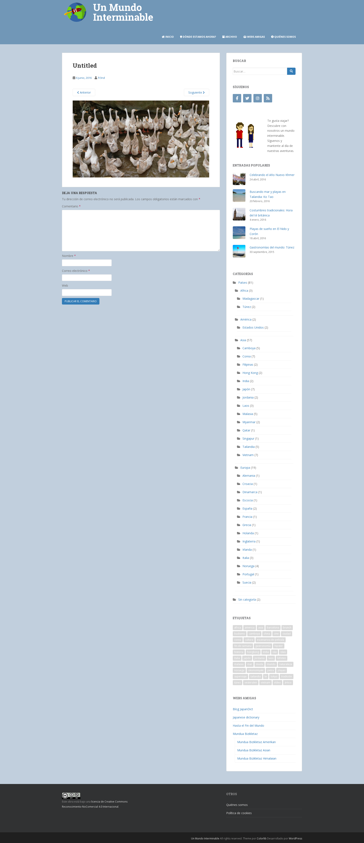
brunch (287, 627)
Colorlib (261, 838)
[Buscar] (291, 71)
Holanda (248, 533)
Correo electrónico (76, 271)
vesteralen (251, 682)
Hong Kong (250, 373)
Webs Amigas (255, 37)
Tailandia (248, 447)
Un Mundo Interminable (205, 838)
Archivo (231, 37)
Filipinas (247, 364)
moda (259, 664)
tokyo (274, 676)
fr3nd (101, 78)
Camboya (249, 348)
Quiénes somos (285, 37)
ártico (288, 682)
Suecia (246, 582)
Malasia (247, 414)
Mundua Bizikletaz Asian (253, 750)
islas (283, 652)
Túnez (246, 307)
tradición (286, 676)
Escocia (247, 500)
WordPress (295, 838)
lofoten (281, 658)
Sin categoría (247, 599)
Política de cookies (239, 813)
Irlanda (247, 550)
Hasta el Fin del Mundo (248, 726)
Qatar (246, 430)
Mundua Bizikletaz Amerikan (256, 742)
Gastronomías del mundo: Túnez (272, 247)
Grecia (246, 525)
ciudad (286, 633)
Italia (245, 558)
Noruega (248, 566)
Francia (247, 517)
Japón (246, 389)
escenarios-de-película (270, 640)
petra (270, 670)
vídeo (277, 682)
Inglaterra (249, 541)
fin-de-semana (243, 646)
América (246, 319)
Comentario (71, 206)
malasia (239, 664)
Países (242, 283)
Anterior (85, 92)
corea (237, 640)
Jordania (248, 397)
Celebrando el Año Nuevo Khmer (272, 175)
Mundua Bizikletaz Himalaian (256, 758)
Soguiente (195, 92)
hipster (278, 646)
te (266, 676)
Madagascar (250, 299)
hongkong (253, 652)
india (266, 652)
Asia (243, 340)
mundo (271, 664)
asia (260, 627)
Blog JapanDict (243, 709)
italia (237, 658)
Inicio (169, 37)
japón (247, 658)
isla (275, 652)
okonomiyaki (256, 670)
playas (281, 670)
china (267, 633)
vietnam (265, 682)
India (245, 381)
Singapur (248, 438)
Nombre (69, 256)
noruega (239, 670)
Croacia (247, 484)
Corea (246, 356)
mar (249, 664)
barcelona (273, 627)
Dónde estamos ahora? (199, 37)
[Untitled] (141, 139)
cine (276, 633)
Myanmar (249, 422)
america (249, 627)
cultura (249, 640)
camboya (254, 633)
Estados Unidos (253, 327)
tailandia (255, 676)
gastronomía (263, 646)
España (247, 508)
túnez (237, 682)
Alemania (248, 476)
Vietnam (248, 455)
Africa (244, 291)
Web (65, 285)
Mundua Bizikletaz (245, 734)
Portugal (248, 574)
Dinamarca (249, 492)
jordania (259, 658)
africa (237, 627)
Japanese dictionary (246, 717)
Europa (245, 468)
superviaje (240, 676)
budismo (239, 633)
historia (238, 652)
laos (270, 658)
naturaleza (285, 664)
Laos (245, 406)
